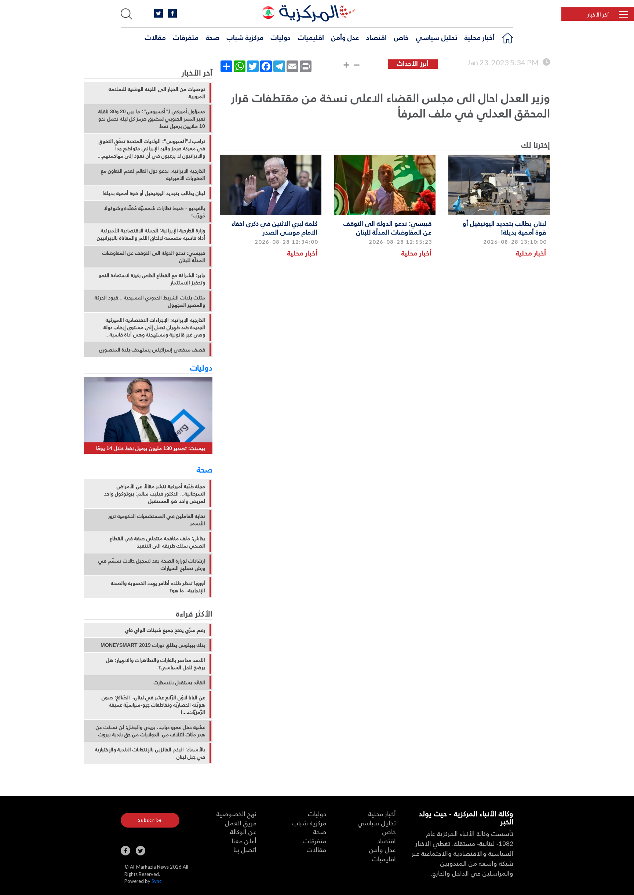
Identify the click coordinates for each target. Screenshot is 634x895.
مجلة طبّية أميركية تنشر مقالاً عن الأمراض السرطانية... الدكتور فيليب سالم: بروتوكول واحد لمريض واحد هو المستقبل (154, 494)
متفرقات (185, 37)
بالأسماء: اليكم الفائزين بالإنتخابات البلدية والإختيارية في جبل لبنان (150, 753)
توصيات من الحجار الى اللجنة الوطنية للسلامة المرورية (157, 92)
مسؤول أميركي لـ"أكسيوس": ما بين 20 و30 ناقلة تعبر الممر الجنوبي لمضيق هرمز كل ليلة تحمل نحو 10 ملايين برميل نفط (151, 119)
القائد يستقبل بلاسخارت (179, 682)
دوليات (281, 37)
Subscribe (150, 820)
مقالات (155, 37)
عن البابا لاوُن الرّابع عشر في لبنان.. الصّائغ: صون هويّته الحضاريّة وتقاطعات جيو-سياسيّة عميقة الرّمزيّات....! (153, 705)
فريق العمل (240, 822)
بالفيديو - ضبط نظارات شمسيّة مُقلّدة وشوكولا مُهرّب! (154, 212)
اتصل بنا (244, 849)
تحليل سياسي (436, 37)
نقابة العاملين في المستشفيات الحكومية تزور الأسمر (156, 519)
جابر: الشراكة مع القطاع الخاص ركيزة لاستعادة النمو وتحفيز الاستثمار (151, 279)
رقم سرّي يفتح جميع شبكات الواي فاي (165, 630)
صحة (212, 37)
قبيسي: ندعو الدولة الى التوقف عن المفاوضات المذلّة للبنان (387, 227)
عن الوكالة (243, 831)
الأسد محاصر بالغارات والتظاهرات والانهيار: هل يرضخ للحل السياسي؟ (155, 663)
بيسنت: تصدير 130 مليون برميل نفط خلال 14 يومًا (150, 448)
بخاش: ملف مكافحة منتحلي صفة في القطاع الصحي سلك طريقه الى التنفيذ (157, 542)
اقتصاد (376, 37)
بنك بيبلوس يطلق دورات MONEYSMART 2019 (153, 645)
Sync (156, 881)
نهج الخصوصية (236, 813)
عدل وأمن (345, 37)
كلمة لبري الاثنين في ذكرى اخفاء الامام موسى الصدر (274, 227)
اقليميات (311, 37)
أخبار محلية (479, 37)
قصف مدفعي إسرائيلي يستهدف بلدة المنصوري (152, 349)
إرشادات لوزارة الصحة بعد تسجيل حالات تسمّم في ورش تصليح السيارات (151, 564)
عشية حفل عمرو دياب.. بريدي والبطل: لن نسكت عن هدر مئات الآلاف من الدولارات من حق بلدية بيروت (150, 730)
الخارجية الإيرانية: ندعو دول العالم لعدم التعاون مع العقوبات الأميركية (153, 174)
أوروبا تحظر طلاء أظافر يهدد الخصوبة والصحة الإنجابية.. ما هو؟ (158, 586)
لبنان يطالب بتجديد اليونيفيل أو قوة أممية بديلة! (504, 227)
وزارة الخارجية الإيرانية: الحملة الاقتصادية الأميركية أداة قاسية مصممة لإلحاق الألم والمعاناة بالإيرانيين (151, 234)
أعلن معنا (244, 840)
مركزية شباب (245, 37)
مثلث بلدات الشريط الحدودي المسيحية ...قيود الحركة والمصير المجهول (150, 301)
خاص (401, 37)
